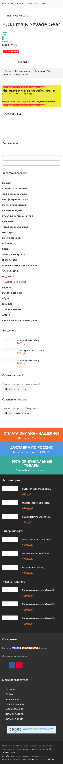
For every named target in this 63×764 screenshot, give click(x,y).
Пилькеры (7, 232)
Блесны (6, 249)
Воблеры (7, 243)
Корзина (10, 689)
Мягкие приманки (11, 238)
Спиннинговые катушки (14, 194)
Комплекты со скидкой (14, 188)
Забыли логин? (14, 718)
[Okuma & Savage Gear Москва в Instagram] (5, 665)
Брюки (7, 74)
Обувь (5, 298)
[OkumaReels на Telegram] (33, 665)
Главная (9, 71)
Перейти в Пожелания (16, 389)
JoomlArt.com (8, 752)
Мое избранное (14, 709)
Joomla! (5, 756)
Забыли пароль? (15, 713)
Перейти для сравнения (17, 413)
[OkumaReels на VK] (26, 665)
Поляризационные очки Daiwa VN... (39, 604)
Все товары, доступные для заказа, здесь (23, 87)
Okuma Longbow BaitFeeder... (36, 503)
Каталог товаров (23, 71)
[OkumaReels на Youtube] (19, 665)
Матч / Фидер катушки (14, 205)
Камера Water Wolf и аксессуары (19, 320)
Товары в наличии (12, 309)
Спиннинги (8, 221)
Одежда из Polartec (45, 71)
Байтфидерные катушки (15, 199)
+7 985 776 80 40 (20, 15)
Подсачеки (8, 276)
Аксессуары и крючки (13, 254)
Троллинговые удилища (15, 227)
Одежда (6, 287)
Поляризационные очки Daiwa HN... (39, 590)
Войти (9, 694)
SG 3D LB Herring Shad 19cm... (36, 517)
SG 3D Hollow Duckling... (28, 340)
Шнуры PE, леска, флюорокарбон (19, 265)
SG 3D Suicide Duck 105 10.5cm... (38, 539)
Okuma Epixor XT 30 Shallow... (36, 553)
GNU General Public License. (43, 759)
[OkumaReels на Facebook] (12, 665)
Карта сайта (40, 3)
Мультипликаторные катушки (18, 216)
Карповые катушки (12, 210)
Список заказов (24, 3)
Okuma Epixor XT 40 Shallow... (31, 350)
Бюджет (6, 183)
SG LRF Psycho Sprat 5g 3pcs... (36, 489)
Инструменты (9, 260)
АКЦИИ (6, 315)
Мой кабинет (8, 3)
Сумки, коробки (10, 271)
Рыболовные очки (12, 293)
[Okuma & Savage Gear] (31, 23)
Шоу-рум (7, 304)
